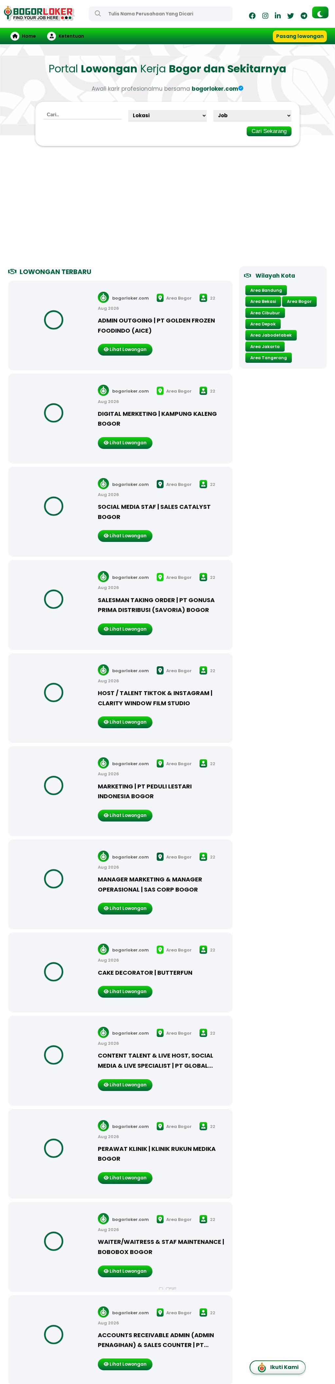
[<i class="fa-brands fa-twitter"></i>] (290, 17)
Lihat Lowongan (128, 349)
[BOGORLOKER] (39, 18)
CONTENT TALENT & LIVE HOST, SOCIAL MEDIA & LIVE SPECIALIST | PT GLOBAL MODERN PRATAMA (155, 1065)
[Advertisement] (167, 209)
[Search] (97, 13)
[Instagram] (265, 17)
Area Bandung (266, 290)
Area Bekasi (263, 301)
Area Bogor (178, 298)
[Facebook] (252, 17)
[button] (320, 12)
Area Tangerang (268, 357)
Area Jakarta (265, 346)
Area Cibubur (265, 313)
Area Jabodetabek (271, 335)
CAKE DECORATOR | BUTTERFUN (145, 973)
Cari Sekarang (269, 131)
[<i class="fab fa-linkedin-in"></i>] (278, 17)
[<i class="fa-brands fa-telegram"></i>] (303, 17)
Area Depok (263, 324)
